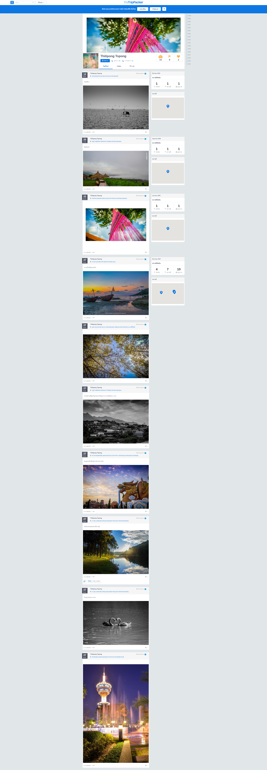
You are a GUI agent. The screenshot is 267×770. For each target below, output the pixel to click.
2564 (189, 34)
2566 (189, 27)
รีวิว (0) (132, 66)
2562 (189, 40)
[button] (168, 106)
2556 (189, 58)
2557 (189, 55)
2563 (189, 37)
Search (33, 2)
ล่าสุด (189, 15)
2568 (189, 21)
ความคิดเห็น (87, 132)
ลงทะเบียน (143, 9)
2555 (189, 61)
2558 (189, 52)
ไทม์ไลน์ (105, 66)
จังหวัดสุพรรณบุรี (115, 455)
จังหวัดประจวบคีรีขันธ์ (113, 327)
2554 (189, 64)
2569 (189, 18)
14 (160, 60)
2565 (189, 30)
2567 (189, 24)
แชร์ (93, 132)
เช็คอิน (119, 66)
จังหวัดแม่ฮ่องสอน (106, 141)
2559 (189, 49)
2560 (189, 46)
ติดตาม (106, 60)
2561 (189, 43)
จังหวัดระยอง (103, 262)
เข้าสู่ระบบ (155, 9)
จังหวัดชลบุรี (105, 76)
